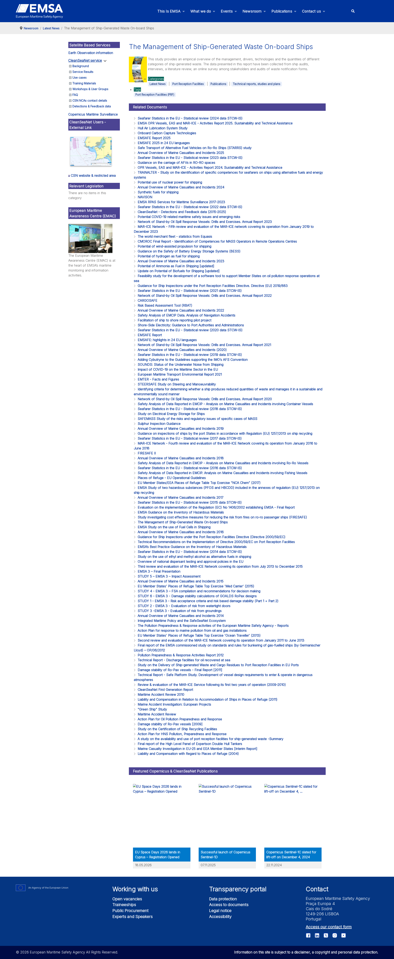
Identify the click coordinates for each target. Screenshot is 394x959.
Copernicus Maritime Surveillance (93, 114)
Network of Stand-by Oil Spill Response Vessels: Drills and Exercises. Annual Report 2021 (204, 345)
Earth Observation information (90, 53)
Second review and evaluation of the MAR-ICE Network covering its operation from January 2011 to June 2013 (221, 640)
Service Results (82, 71)
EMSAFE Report (150, 335)
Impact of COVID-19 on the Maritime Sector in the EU (178, 369)
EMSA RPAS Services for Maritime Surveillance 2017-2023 (181, 202)
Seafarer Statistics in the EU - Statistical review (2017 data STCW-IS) (190, 438)
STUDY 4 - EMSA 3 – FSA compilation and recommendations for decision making (199, 591)
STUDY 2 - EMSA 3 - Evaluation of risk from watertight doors (184, 606)
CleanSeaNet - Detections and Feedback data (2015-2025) (182, 212)
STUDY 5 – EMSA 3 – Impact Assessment (169, 576)
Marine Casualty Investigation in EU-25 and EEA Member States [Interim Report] (197, 749)
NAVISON (145, 197)
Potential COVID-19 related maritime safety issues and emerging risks (189, 217)
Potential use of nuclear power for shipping (170, 182)
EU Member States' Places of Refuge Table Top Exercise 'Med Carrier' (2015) (196, 586)
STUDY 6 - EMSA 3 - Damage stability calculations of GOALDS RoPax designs (197, 596)
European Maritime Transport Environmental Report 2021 (180, 374)
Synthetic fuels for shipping (158, 192)
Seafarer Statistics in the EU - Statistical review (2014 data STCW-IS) (190, 552)
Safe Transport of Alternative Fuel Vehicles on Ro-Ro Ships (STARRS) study (195, 148)
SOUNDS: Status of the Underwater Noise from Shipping (180, 364)
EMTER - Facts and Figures (158, 379)
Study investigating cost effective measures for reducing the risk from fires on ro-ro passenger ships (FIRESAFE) (222, 517)
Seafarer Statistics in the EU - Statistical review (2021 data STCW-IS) (190, 291)
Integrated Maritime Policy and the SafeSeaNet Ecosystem (182, 621)
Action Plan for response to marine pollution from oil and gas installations (192, 630)
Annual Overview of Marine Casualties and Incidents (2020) (182, 350)
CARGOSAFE (147, 300)
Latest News (158, 84)
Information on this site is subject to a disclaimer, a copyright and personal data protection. (306, 952)
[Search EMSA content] (353, 11)
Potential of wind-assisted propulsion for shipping (174, 246)
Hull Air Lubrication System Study (163, 128)
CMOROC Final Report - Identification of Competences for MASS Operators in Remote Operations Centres (217, 241)
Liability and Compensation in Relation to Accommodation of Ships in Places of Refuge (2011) (207, 699)
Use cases (79, 77)
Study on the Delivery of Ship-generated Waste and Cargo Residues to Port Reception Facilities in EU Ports (218, 665)
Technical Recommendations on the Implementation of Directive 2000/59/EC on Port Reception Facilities (216, 542)
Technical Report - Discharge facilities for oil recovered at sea (184, 660)
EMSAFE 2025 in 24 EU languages (164, 143)
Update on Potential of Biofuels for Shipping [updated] (179, 271)
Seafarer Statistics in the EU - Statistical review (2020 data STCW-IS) (190, 330)
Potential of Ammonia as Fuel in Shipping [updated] (176, 266)
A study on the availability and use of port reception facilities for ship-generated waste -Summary (210, 739)
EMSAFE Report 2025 (154, 138)
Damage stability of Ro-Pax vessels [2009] (170, 724)
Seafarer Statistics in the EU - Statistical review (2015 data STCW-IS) (190, 502)
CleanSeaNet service (85, 60)
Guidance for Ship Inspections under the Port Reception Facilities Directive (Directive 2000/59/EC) (211, 537)
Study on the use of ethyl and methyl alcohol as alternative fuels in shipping (194, 557)
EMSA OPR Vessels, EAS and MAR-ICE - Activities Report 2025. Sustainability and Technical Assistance (215, 123)
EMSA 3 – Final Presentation (159, 571)
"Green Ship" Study (152, 709)
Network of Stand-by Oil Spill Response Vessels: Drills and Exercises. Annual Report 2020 (205, 399)
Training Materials (84, 83)
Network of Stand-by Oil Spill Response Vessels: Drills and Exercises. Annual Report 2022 (205, 295)
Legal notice (220, 910)
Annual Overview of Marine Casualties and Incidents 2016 (181, 532)
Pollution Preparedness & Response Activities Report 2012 (181, 655)
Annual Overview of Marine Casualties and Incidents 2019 (181, 428)
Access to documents (229, 904)
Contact (317, 889)
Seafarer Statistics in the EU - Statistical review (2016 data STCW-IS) (190, 468)
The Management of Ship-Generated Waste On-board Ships (183, 522)
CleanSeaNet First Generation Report (165, 689)
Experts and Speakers (132, 916)
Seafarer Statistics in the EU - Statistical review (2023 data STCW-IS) (190, 158)
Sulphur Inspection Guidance (159, 424)
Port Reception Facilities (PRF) (154, 94)
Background (80, 66)
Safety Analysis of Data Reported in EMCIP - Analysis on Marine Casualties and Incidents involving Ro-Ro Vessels (223, 463)
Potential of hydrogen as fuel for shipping (169, 256)
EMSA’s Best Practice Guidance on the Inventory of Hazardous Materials (192, 547)
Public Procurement (130, 910)
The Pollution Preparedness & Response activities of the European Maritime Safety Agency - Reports (213, 625)
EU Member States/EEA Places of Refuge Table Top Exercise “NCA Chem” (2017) (199, 483)
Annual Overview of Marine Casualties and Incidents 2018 (181, 458)
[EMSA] (39, 11)
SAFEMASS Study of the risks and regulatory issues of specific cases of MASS (197, 419)
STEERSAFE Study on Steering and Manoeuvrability (177, 384)
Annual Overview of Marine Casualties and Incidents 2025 (181, 153)
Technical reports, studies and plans (256, 84)
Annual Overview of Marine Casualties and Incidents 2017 (180, 497)
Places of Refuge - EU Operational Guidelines (172, 478)
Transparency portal (238, 889)
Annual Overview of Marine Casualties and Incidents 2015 (180, 581)
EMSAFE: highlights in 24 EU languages (167, 340)
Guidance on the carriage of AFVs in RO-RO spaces (176, 162)
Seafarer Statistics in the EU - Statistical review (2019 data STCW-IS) (190, 355)
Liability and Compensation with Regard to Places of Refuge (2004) (188, 754)
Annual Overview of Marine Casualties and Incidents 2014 (181, 616)
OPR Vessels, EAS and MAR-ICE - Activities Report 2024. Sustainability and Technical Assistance (210, 167)
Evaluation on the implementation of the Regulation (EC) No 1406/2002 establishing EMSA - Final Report (216, 507)
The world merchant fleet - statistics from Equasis (175, 236)
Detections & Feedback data (91, 106)
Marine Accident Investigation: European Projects (174, 704)
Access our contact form (329, 926)
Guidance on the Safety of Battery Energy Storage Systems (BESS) (189, 251)
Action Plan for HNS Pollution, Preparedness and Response (182, 734)
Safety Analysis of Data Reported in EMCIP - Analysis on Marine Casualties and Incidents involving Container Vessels (225, 404)
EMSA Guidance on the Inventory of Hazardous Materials (181, 512)
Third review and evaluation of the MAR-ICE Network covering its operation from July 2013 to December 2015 (220, 566)
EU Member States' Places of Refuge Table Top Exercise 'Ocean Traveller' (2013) (199, 635)
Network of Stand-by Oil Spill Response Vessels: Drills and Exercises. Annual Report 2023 (205, 222)
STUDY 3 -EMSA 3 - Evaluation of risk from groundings (180, 611)
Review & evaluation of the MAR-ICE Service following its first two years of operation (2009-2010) (212, 685)
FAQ (75, 94)
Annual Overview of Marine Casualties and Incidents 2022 (181, 310)
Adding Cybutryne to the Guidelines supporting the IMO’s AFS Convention (193, 359)
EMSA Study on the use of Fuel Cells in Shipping (174, 527)
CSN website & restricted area (93, 175)
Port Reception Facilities (188, 84)
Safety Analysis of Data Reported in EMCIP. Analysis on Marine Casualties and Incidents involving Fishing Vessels (222, 473)
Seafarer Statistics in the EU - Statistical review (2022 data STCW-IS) (190, 207)
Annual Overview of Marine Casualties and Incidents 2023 (181, 261)
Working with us (135, 889)
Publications (218, 84)
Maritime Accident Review (157, 714)
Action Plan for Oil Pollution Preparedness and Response (180, 719)
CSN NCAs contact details (89, 100)
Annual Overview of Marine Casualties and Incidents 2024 (181, 187)
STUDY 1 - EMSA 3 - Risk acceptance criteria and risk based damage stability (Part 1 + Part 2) (208, 601)
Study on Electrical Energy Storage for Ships (171, 414)
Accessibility (220, 916)
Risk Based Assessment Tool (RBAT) (165, 305)
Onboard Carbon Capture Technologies (167, 133)
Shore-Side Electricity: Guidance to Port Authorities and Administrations (191, 325)
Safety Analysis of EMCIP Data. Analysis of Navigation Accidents (186, 315)
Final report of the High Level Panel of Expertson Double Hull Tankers (190, 744)
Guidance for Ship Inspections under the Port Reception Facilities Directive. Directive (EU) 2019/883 (213, 286)
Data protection (223, 898)
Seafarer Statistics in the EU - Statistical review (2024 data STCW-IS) (190, 118)
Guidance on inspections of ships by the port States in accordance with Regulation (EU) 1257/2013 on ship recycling (225, 433)
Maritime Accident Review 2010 (161, 694)
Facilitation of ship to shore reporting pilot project (174, 320)
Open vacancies (127, 898)
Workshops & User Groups (90, 89)
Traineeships (124, 904)
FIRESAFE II (147, 453)
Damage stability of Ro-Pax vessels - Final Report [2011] (180, 670)
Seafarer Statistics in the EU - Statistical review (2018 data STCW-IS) (190, 409)
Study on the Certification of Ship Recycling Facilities (177, 729)
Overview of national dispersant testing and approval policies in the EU (190, 561)
